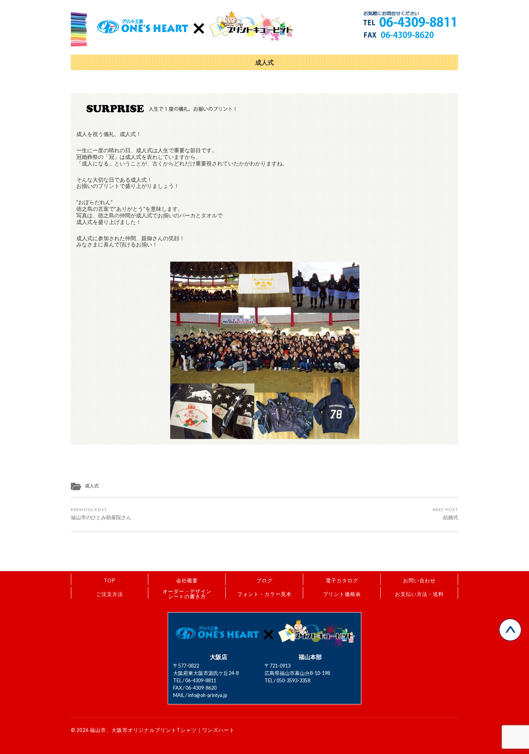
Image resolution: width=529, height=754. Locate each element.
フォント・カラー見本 (264, 594)
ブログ (264, 580)
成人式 (264, 62)
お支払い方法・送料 (419, 594)
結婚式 (445, 514)
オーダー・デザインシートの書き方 (187, 593)
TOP (109, 580)
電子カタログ (342, 580)
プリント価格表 (342, 594)
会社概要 (187, 580)
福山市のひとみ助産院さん (101, 514)
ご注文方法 (109, 594)
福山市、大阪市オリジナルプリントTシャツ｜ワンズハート (162, 730)
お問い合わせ (419, 580)
